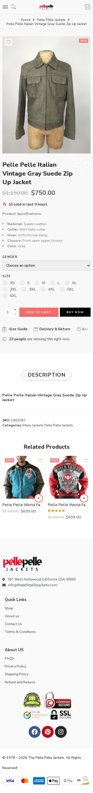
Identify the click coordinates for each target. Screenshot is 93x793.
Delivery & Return (54, 329)
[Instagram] (61, 732)
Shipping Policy (16, 674)
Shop (9, 608)
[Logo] (22, 563)
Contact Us (13, 623)
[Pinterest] (48, 732)
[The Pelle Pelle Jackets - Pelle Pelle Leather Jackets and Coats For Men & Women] (46, 7)
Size (6, 276)
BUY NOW (75, 312)
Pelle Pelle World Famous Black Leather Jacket (23, 504)
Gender (9, 257)
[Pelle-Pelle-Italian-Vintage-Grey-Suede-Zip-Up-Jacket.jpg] (46, 94)
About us (12, 616)
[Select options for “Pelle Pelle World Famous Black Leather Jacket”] (38, 498)
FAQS (9, 658)
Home (26, 20)
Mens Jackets (33, 425)
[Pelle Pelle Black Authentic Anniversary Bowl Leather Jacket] (87, 165)
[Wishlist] (8, 42)
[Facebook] (35, 732)
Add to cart (39, 312)
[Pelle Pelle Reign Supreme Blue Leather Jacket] (77, 165)
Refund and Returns (20, 682)
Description (47, 375)
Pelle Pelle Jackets (51, 20)
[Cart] (88, 7)
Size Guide (17, 329)
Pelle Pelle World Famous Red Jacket (69, 504)
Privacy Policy (15, 666)
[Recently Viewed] (85, 778)
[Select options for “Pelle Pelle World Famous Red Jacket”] (84, 498)
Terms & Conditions (20, 631)
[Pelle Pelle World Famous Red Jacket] (69, 477)
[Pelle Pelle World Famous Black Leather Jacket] (23, 477)
